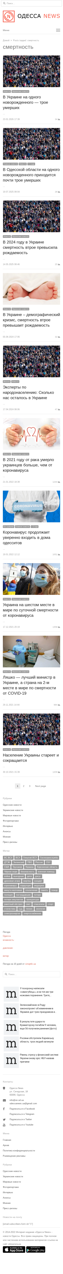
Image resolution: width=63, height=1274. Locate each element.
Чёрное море (10, 871)
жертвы (27, 881)
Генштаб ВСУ (30, 857)
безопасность (27, 871)
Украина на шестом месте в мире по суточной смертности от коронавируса (30, 610)
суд (20, 909)
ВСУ (18, 857)
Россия (39, 862)
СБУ (48, 862)
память (44, 890)
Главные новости (10, 164)
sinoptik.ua (30, 964)
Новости (7, 91)
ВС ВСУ (8, 857)
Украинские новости (20, 91)
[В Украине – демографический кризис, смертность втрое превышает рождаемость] (31, 275)
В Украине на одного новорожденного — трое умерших (25, 102)
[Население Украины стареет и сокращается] (31, 715)
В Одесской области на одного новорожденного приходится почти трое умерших (31, 174)
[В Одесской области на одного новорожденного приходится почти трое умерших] (31, 130)
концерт (38, 881)
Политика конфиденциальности (19, 1150)
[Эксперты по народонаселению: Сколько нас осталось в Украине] (31, 347)
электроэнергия (12, 913)
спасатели (39, 904)
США (6, 867)
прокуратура (32, 899)
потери (37, 895)
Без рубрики (9, 526)
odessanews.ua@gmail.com (23, 1103)
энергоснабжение (32, 913)
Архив (6, 1145)
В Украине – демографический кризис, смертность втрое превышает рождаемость (31, 319)
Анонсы (7, 831)
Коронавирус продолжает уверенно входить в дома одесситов (26, 537)
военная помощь (46, 871)
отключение (31, 890)
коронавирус (10, 885)
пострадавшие (23, 895)
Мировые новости (12, 815)
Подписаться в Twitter (21, 1119)
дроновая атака (12, 881)
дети (29, 876)
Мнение (7, 381)
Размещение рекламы (14, 1156)
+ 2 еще (34, 526)
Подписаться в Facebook (22, 1109)
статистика (9, 909)
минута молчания (13, 890)
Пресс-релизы (10, 842)
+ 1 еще (31, 164)
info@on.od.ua (17, 1100)
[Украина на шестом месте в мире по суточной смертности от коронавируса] (31, 565)
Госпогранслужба (49, 857)
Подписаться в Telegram (22, 1114)
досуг (38, 876)
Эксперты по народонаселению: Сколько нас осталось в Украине (28, 392)
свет (28, 904)
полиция (8, 895)
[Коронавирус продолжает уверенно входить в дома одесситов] (31, 492)
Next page (40, 786)
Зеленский (18, 862)
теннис (29, 909)
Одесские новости (12, 805)
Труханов (17, 867)
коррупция (25, 885)
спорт (50, 904)
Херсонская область (47, 867)
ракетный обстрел (13, 904)
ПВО (29, 862)
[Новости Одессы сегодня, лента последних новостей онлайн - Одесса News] (31, 16)
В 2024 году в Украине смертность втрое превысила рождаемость (30, 247)
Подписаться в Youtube (21, 1124)
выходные (18, 876)
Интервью (8, 826)
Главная (7, 1140)
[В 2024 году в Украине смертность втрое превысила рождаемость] (31, 202)
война (7, 876)
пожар (54, 890)
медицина (39, 885)
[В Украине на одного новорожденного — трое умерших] (31, 57)
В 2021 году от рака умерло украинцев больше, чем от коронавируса (28, 465)
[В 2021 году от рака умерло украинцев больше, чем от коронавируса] (31, 420)
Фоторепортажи (11, 821)
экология (40, 909)
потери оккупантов (13, 899)
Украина (29, 867)
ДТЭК (7, 862)
